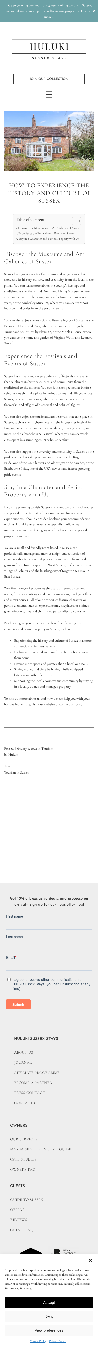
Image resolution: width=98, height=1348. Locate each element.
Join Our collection (49, 79)
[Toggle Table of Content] (74, 220)
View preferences (49, 1330)
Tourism (47, 748)
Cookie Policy (38, 1341)
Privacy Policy (57, 1341)
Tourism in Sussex (16, 772)
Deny (49, 1316)
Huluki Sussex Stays (30, 524)
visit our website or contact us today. (57, 704)
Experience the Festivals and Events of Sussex (46, 233)
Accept (49, 1302)
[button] (90, 1260)
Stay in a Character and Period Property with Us (48, 239)
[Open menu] (49, 94)
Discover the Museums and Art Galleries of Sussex (49, 228)
